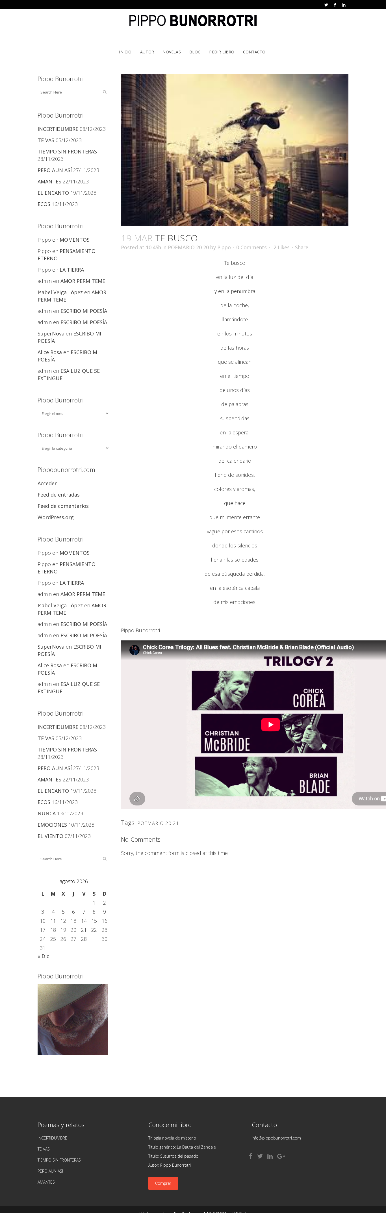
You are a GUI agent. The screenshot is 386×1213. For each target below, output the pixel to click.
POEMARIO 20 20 (188, 247)
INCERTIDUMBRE (58, 128)
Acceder (47, 483)
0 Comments (251, 247)
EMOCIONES (52, 824)
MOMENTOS (75, 239)
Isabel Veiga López (60, 292)
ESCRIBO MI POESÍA (83, 310)
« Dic (43, 956)
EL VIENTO (50, 836)
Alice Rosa (50, 352)
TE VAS (46, 140)
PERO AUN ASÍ (55, 170)
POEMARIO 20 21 (158, 823)
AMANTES (49, 181)
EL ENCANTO (53, 192)
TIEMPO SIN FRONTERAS (67, 151)
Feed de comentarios (63, 505)
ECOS (44, 204)
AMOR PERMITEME (82, 281)
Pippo (224, 247)
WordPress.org (56, 517)
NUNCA (47, 813)
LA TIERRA (72, 269)
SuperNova (51, 333)
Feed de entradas (59, 494)
